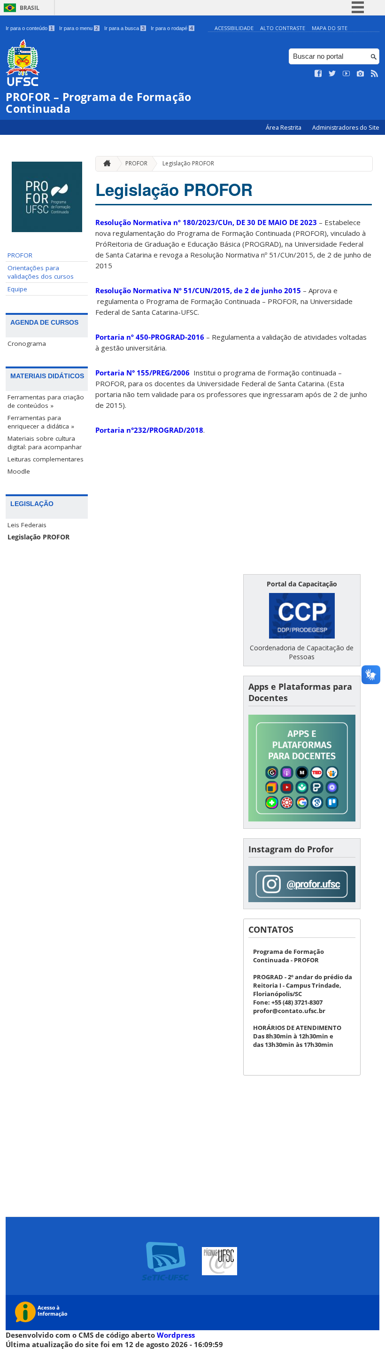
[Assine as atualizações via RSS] (374, 74)
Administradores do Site (345, 128)
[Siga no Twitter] (332, 74)
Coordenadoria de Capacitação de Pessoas (302, 652)
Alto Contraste (282, 27)
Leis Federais (27, 525)
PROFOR (20, 255)
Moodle (19, 471)
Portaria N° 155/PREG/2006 (142, 372)
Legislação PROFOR (38, 537)
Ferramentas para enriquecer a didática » (41, 421)
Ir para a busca (124, 28)
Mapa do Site (329, 27)
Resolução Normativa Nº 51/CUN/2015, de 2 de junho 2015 (198, 290)
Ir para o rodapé (172, 28)
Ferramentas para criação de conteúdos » (46, 401)
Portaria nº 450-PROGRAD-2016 (149, 337)
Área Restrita (284, 128)
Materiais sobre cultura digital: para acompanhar (45, 442)
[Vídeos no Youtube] (346, 74)
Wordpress (176, 1335)
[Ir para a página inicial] (105, 163)
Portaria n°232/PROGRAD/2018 (149, 430)
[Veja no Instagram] (360, 74)
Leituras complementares (46, 459)
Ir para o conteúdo (29, 28)
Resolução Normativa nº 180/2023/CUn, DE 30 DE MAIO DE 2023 (206, 222)
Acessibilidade (234, 27)
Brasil (29, 8)
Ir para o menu (78, 28)
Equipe (17, 289)
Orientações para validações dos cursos (41, 272)
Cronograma (27, 343)
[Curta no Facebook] (318, 74)
